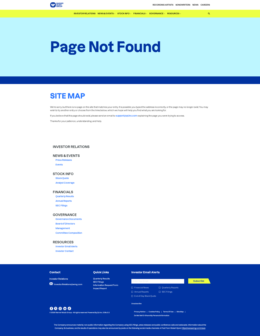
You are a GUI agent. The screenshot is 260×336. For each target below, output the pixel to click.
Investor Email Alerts (66, 246)
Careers (205, 5)
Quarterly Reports (170, 288)
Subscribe (198, 281)
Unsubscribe (136, 303)
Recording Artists (163, 5)
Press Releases (64, 160)
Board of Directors (65, 223)
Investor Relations (71, 147)
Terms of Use (168, 312)
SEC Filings (61, 205)
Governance (65, 215)
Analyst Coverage (65, 183)
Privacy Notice (139, 312)
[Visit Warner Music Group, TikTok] (69, 309)
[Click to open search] (208, 14)
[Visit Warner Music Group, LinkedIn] (64, 309)
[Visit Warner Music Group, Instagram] (60, 309)
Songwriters (183, 5)
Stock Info (63, 174)
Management (63, 228)
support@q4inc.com (126, 115)
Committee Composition (69, 233)
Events (59, 164)
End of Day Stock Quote (145, 296)
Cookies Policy (154, 312)
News (195, 5)
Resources (63, 242)
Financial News (141, 288)
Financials (63, 192)
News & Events (66, 156)
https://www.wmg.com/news (193, 328)
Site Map (180, 312)
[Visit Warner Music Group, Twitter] (55, 309)
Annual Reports (64, 201)
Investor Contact (65, 251)
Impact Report (103, 288)
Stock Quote (62, 178)
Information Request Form (109, 285)
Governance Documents (69, 219)
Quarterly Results (65, 196)
